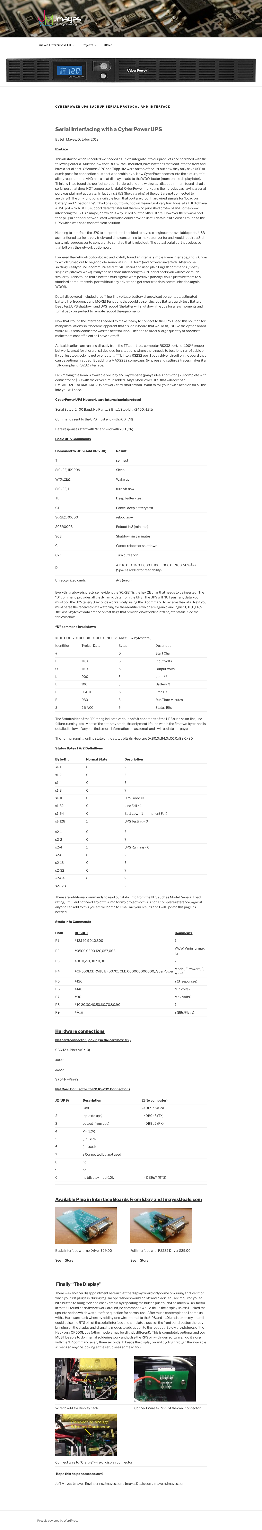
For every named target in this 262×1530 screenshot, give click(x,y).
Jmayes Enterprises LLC (54, 45)
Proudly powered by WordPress (57, 1520)
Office (108, 45)
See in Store (64, 1260)
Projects (87, 45)
